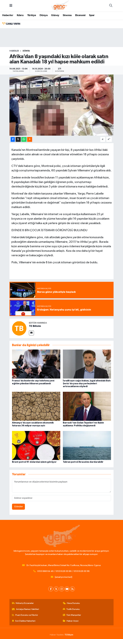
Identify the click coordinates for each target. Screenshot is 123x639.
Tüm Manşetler (73, 615)
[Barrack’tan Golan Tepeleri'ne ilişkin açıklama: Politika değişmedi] (87, 406)
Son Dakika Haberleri (25, 621)
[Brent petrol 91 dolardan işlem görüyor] (36, 445)
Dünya (44, 15)
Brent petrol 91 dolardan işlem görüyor (34, 462)
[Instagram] (61, 588)
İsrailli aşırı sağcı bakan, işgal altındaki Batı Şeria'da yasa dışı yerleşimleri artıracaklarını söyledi (87, 383)
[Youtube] (66, 588)
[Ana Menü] (10, 6)
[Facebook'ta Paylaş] (13, 139)
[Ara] (111, 6)
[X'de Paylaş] (18, 139)
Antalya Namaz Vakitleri (27, 609)
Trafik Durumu (73, 609)
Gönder (18, 506)
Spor (92, 15)
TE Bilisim (35, 326)
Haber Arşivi (72, 621)
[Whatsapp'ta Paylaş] (24, 139)
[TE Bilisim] (19, 328)
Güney (55, 15)
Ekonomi (80, 15)
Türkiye (31, 15)
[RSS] (72, 588)
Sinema (67, 15)
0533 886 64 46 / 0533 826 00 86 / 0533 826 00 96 (63, 571)
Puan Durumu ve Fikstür (26, 615)
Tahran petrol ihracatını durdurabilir (83, 462)
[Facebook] (50, 588)
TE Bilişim (68, 635)
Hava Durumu (73, 603)
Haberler (7, 15)
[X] (56, 588)
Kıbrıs (20, 15)
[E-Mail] (31, 332)
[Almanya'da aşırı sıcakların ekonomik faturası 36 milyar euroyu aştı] (36, 406)
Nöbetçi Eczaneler (25, 603)
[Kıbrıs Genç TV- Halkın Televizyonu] (60, 5)
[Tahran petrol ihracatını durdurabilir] (87, 445)
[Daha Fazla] (29, 139)
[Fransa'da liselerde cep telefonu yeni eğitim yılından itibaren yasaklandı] (36, 364)
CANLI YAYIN (12, 24)
